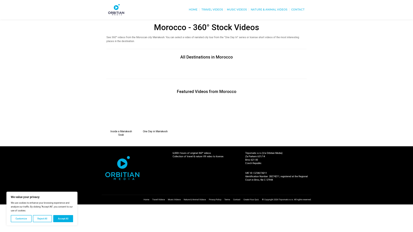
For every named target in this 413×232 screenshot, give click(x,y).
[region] (41, 209)
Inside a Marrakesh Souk (121, 133)
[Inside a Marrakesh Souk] (121, 113)
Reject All (42, 218)
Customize (21, 218)
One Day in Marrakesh (155, 131)
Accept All (63, 218)
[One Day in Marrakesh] (155, 113)
